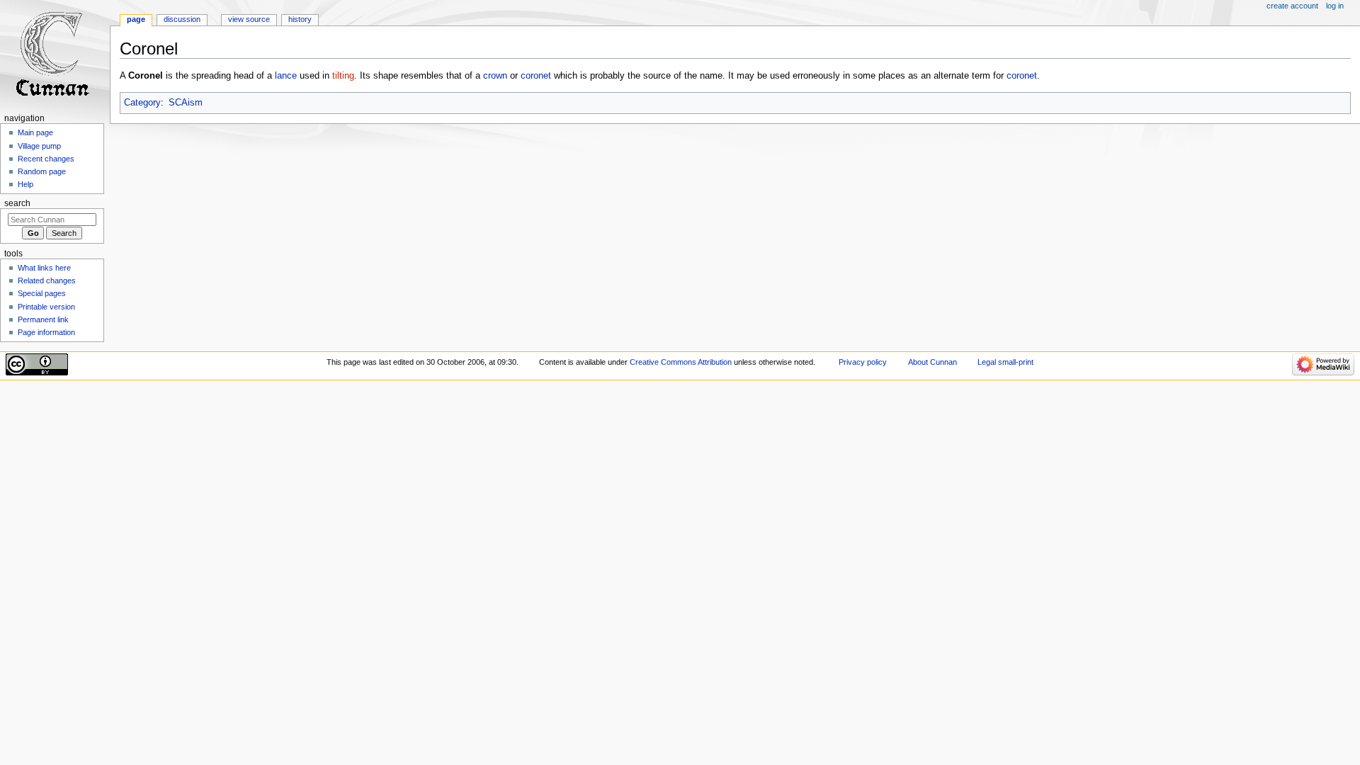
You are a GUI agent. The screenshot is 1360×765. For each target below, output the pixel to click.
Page (136, 19)
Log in (1335, 5)
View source (249, 19)
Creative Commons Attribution (681, 362)
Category (142, 103)
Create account (1292, 5)
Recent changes (46, 158)
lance (286, 76)
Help (25, 184)
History (300, 19)
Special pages (42, 293)
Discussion (182, 19)
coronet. (1023, 76)
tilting (343, 76)
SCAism (186, 103)
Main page (35, 132)
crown (495, 76)
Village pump (39, 146)
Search (17, 203)
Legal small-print (1005, 362)
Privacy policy (863, 362)
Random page (42, 171)
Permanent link (43, 319)
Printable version (46, 306)
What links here (44, 268)
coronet (536, 76)
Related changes (47, 280)
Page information (46, 332)
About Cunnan (932, 362)
